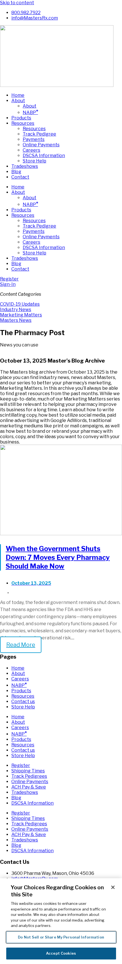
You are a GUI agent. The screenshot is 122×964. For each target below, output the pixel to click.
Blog (16, 171)
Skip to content (17, 2)
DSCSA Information (44, 155)
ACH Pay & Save (28, 787)
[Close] (113, 887)
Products (21, 118)
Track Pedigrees (29, 776)
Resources (22, 123)
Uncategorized (26, 592)
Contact (20, 177)
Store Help (34, 161)
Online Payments (41, 144)
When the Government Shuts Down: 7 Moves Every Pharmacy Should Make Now (58, 557)
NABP (30, 112)
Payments (34, 139)
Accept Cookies (61, 953)
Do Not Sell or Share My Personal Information (61, 937)
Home (17, 95)
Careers (31, 150)
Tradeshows (24, 166)
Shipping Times (28, 771)
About (18, 100)
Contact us (23, 701)
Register (20, 765)
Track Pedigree (39, 134)
